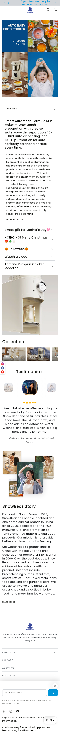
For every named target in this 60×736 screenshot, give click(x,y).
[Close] (55, 685)
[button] (48, 9)
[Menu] (4, 9)
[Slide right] (55, 3)
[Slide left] (5, 3)
